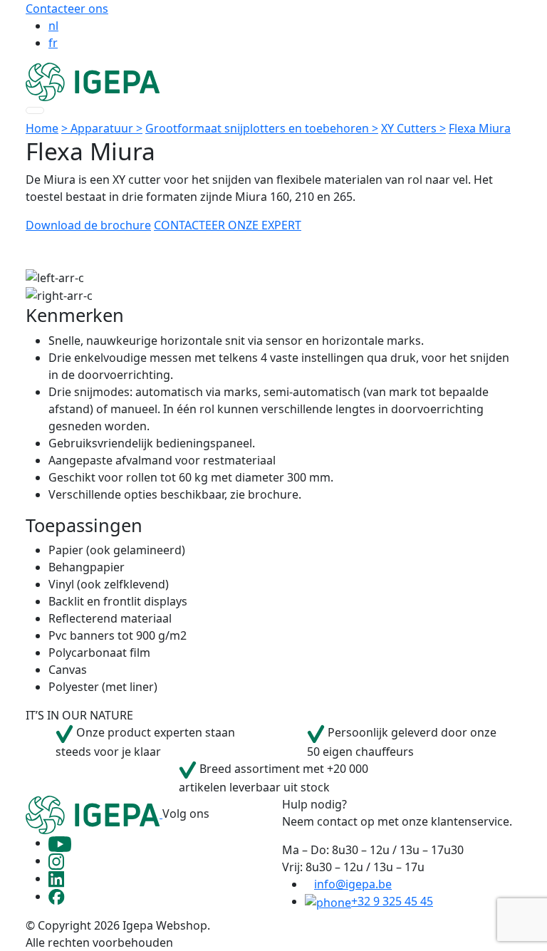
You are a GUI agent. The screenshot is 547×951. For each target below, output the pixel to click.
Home (42, 128)
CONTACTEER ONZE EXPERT (227, 225)
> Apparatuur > (101, 128)
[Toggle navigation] (35, 110)
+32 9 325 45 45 (392, 901)
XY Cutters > (413, 128)
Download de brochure (88, 225)
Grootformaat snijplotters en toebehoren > (261, 128)
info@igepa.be (353, 884)
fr (53, 43)
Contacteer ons (67, 8)
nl (53, 25)
